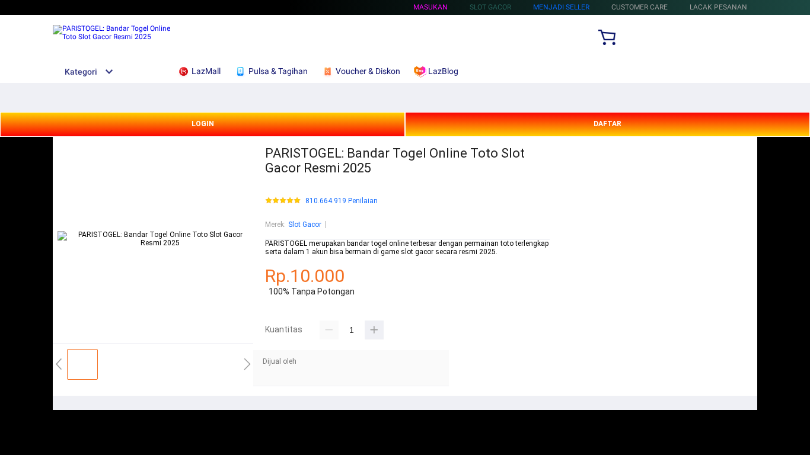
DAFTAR (607, 124)
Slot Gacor (304, 224)
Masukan (430, 7)
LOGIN (203, 124)
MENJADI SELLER (561, 7)
